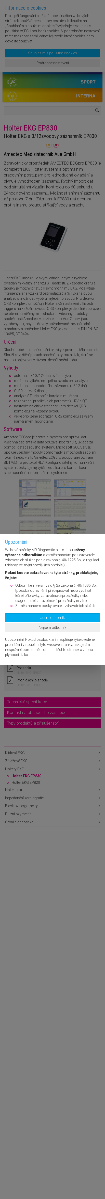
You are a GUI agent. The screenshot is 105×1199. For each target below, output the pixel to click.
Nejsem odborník (52, 628)
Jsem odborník (53, 618)
